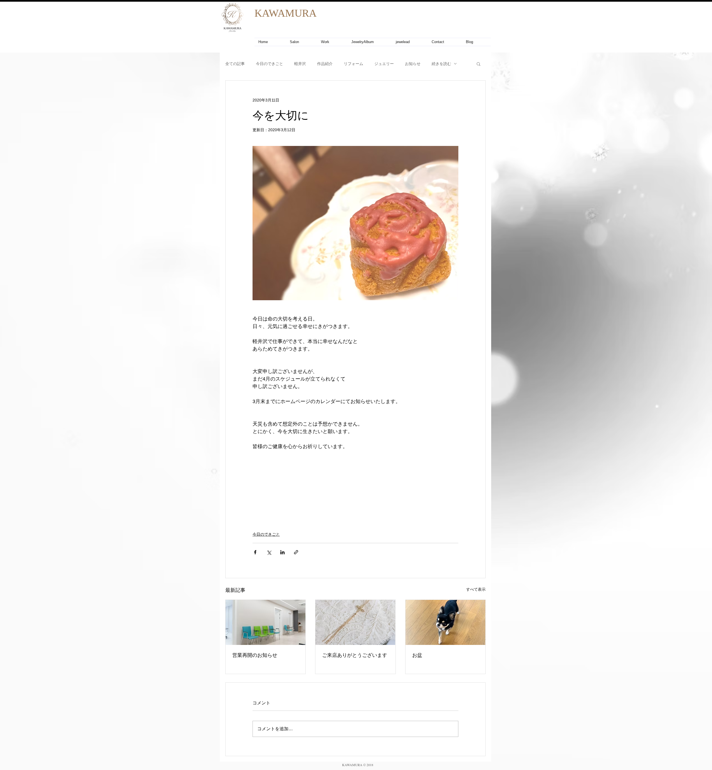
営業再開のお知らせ (254, 655)
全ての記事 (235, 63)
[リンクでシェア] (296, 552)
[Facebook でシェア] (255, 552)
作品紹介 (325, 63)
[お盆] (445, 622)
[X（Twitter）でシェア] (268, 552)
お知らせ (413, 63)
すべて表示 (476, 589)
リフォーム (353, 63)
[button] (478, 63)
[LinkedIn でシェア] (282, 552)
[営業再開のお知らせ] (265, 622)
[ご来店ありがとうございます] (355, 622)
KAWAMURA (285, 13)
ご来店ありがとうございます (354, 655)
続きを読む (441, 63)
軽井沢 (300, 63)
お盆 (417, 655)
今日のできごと (269, 63)
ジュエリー (384, 63)
